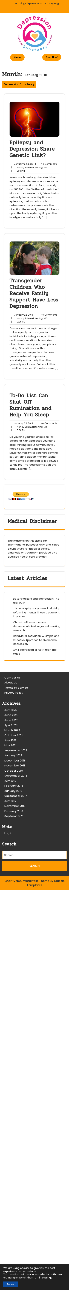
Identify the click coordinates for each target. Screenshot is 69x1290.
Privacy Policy (13, 692)
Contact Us (12, 677)
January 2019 (13, 755)
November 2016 (15, 806)
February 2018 (13, 786)
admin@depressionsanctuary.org (37, 3)
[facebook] (30, 9)
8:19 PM (18, 171)
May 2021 (10, 745)
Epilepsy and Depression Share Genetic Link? (32, 148)
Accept (11, 1284)
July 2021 (10, 740)
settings (47, 1277)
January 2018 (13, 791)
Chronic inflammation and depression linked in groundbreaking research (36, 626)
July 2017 (10, 801)
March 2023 (12, 730)
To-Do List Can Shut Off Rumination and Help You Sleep (31, 405)
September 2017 (15, 796)
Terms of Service (16, 688)
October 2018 (13, 770)
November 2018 (15, 765)
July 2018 (10, 781)
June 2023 (11, 720)
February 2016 (13, 811)
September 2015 (15, 816)
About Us (10, 682)
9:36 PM (18, 322)
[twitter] (38, 9)
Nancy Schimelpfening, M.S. (29, 167)
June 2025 (11, 715)
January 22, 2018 (23, 315)
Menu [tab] (17, 57)
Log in (8, 833)
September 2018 (15, 775)
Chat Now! (52, 57)
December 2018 (15, 760)
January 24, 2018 (23, 164)
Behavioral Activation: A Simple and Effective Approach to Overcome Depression (36, 640)
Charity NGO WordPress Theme (27, 881)
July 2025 (10, 710)
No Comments (46, 164)
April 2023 (11, 725)
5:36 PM (18, 430)
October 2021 (13, 735)
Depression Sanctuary (19, 84)
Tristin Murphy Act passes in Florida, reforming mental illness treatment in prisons (36, 612)
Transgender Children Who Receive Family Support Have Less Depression (34, 293)
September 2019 (15, 750)
